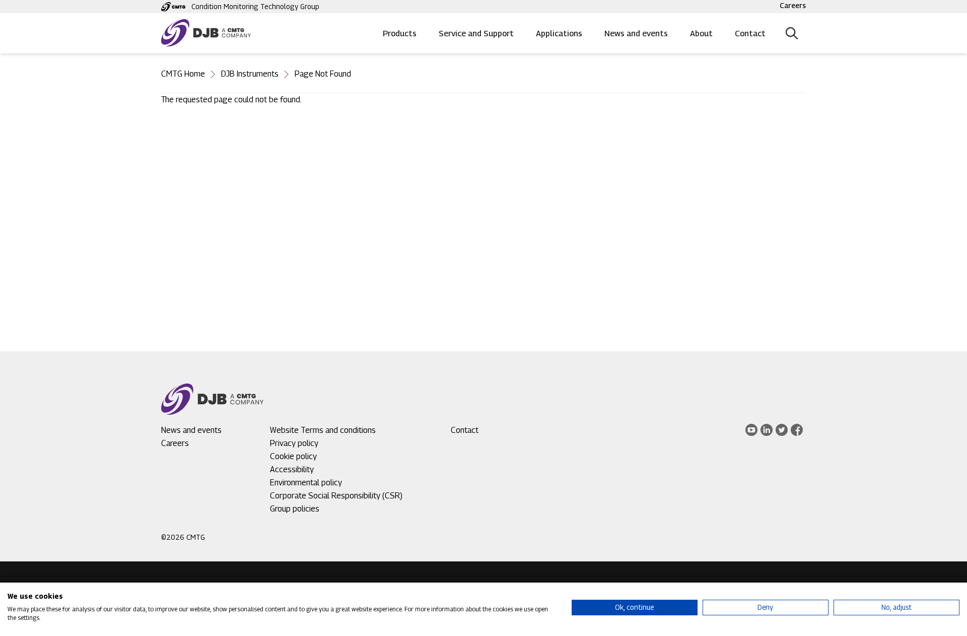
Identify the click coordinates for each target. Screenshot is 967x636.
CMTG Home (183, 74)
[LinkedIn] (767, 430)
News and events (636, 33)
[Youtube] (751, 430)
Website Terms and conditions (323, 430)
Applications (559, 33)
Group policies (294, 509)
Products (400, 33)
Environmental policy (306, 482)
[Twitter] (782, 430)
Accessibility (292, 469)
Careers (793, 5)
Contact (750, 33)
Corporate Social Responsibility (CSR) (336, 495)
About (701, 33)
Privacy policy (294, 443)
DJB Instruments (250, 74)
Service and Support (476, 33)
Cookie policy (293, 456)
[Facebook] (797, 430)
